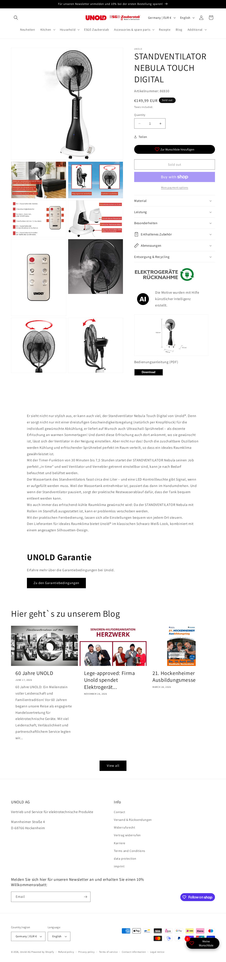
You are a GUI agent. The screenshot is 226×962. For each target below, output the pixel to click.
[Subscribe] (85, 897)
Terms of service (108, 951)
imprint (119, 866)
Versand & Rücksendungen (133, 820)
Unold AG (25, 951)
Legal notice (157, 951)
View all (113, 765)
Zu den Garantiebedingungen (56, 583)
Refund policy (66, 951)
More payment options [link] (174, 187)
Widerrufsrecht (124, 827)
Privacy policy (86, 951)
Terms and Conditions (129, 851)
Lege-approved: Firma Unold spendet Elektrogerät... (109, 680)
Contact (119, 812)
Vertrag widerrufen (127, 835)
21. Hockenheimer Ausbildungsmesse (174, 676)
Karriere (119, 843)
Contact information (134, 951)
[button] (16, 18)
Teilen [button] (143, 137)
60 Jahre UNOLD (34, 673)
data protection (125, 859)
